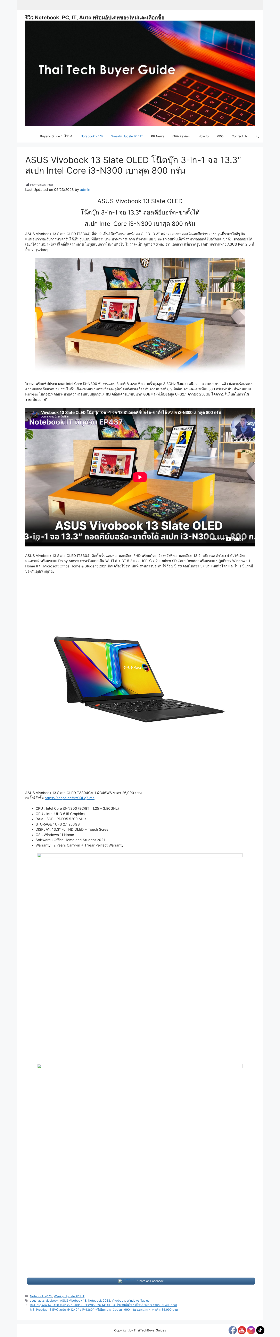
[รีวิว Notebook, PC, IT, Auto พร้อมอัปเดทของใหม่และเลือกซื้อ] (140, 73)
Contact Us (240, 136)
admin (85, 190)
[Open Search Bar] (257, 136)
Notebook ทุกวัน (92, 136)
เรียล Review (181, 136)
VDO (220, 136)
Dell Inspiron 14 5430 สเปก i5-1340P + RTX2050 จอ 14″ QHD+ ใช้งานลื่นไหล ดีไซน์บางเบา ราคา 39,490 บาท (103, 1305)
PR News (157, 136)
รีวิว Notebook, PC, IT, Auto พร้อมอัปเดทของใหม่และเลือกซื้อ (94, 17)
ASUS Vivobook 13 (73, 1300)
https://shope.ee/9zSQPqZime (69, 798)
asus (33, 1300)
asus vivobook (48, 1300)
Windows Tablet (138, 1300)
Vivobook (118, 1300)
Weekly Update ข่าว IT (127, 136)
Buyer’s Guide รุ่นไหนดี (56, 136)
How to (203, 136)
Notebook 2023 (99, 1300)
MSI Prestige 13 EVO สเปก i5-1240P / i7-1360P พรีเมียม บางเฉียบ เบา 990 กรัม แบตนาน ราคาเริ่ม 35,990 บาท (104, 1309)
